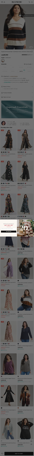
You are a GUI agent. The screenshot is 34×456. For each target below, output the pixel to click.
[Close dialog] (33, 220)
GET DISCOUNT (8, 231)
